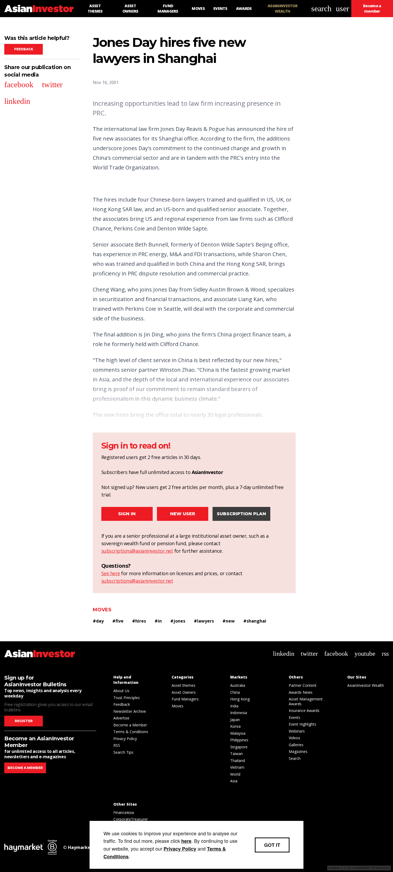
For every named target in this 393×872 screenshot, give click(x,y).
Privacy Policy (125, 738)
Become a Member (130, 724)
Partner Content (303, 685)
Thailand (237, 760)
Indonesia (238, 712)
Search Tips (123, 752)
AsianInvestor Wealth (365, 685)
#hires (139, 621)
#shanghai (254, 621)
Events (294, 717)
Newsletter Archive (129, 711)
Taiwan (236, 753)
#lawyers (204, 621)
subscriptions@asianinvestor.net (137, 551)
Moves (102, 610)
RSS (116, 745)
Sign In (127, 513)
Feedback (23, 49)
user (342, 8)
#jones (177, 621)
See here (110, 573)
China (235, 692)
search (321, 8)
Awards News (301, 692)
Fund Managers (185, 699)
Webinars (297, 731)
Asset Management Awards (306, 701)
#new (228, 621)
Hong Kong (240, 699)
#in (158, 621)
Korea (235, 726)
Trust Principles (126, 697)
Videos (294, 737)
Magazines (298, 751)
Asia (233, 780)
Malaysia (237, 733)
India (234, 705)
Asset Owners (184, 692)
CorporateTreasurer (130, 819)
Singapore (239, 746)
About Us (121, 690)
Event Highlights (302, 724)
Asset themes (183, 685)
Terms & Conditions (130, 731)
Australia (237, 685)
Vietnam (237, 767)
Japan (235, 719)
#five (118, 621)
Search (294, 758)
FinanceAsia (123, 812)
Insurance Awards (304, 710)
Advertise (121, 718)
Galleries (296, 744)
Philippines (239, 739)
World (235, 774)
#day (98, 621)
